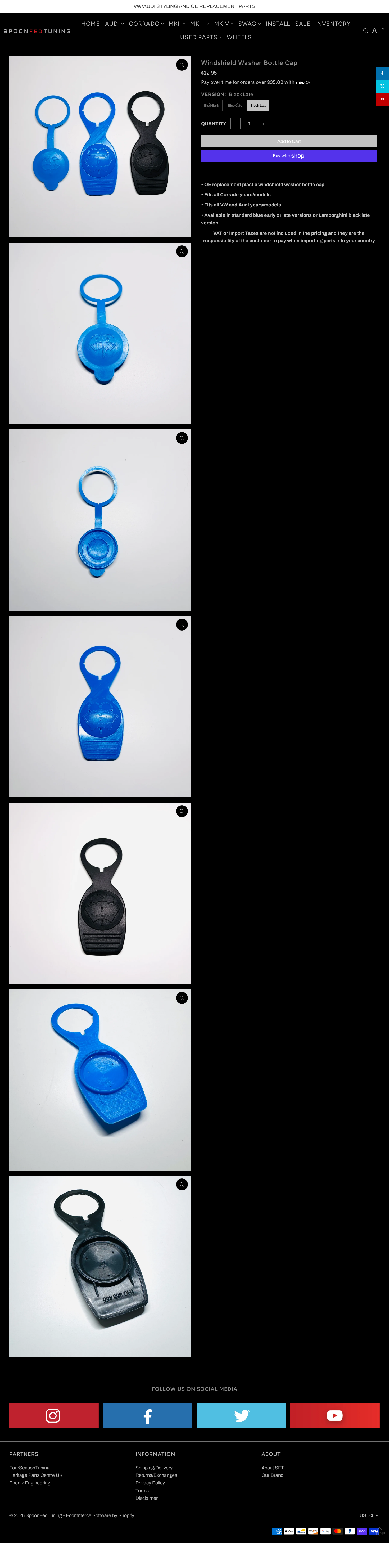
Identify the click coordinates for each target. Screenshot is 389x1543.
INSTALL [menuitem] (278, 23)
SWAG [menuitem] (247, 23)
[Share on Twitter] (382, 86)
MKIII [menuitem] (197, 23)
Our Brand (272, 1475)
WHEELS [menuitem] (239, 37)
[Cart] (383, 30)
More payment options (224, 170)
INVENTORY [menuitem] (333, 23)
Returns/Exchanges (156, 1475)
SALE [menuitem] (302, 23)
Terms (142, 1490)
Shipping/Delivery (154, 1467)
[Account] (374, 30)
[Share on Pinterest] (382, 99)
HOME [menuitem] (90, 23)
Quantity (214, 123)
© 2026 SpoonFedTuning (35, 1515)
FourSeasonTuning (29, 1467)
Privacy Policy (150, 1483)
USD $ (366, 1515)
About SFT (272, 1467)
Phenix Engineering (29, 1483)
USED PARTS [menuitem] (199, 37)
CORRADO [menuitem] (144, 23)
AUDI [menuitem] (112, 23)
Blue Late (235, 105)
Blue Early (212, 105)
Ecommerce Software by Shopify (100, 1515)
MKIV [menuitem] (221, 23)
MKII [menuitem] (175, 23)
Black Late (258, 105)
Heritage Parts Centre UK (35, 1475)
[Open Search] (365, 30)
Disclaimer (146, 1498)
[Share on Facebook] (382, 73)
